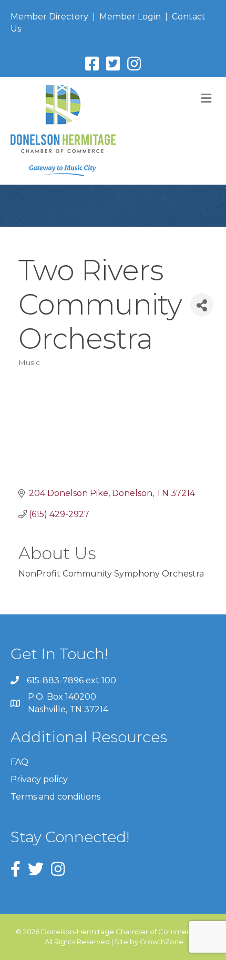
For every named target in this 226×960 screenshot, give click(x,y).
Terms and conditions (55, 797)
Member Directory (49, 17)
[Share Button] (201, 305)
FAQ (19, 762)
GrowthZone (161, 941)
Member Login (130, 17)
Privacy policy (39, 779)
